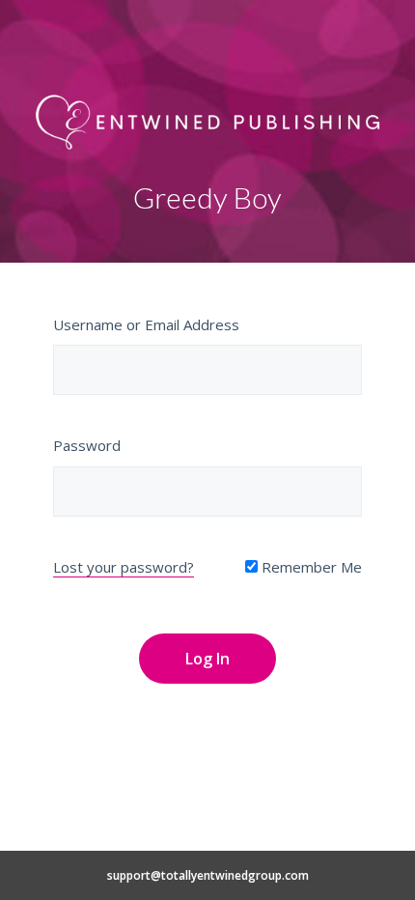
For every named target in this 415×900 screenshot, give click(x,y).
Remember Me (310, 567)
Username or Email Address (146, 324)
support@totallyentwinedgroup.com (208, 875)
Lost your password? (123, 567)
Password (87, 445)
